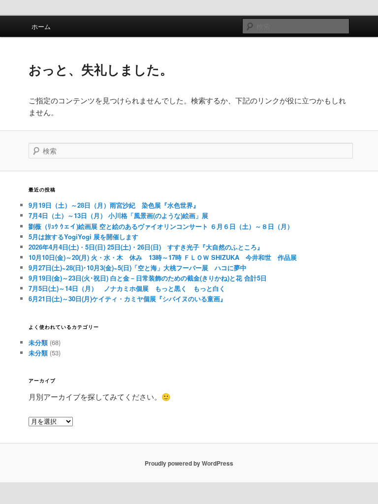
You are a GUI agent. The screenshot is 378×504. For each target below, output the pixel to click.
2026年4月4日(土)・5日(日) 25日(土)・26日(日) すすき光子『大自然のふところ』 (146, 247)
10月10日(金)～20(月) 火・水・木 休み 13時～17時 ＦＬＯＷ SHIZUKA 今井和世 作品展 (163, 257)
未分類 (38, 342)
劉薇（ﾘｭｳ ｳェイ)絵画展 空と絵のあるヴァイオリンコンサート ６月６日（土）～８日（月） (161, 226)
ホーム (41, 26)
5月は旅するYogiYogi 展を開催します (83, 236)
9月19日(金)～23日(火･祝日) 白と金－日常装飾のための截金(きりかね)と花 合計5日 (148, 278)
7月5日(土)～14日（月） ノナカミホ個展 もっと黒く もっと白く (127, 288)
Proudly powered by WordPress (189, 463)
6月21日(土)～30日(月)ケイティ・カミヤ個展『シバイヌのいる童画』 (127, 298)
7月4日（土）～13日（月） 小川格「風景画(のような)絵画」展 (118, 215)
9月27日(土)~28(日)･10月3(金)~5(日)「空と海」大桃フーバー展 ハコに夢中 (138, 267)
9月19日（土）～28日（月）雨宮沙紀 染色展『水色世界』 (114, 205)
